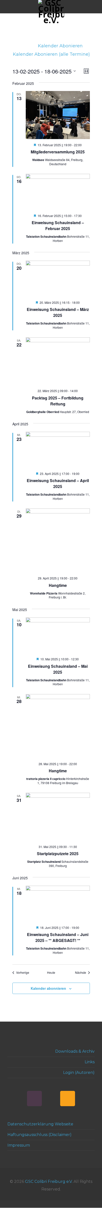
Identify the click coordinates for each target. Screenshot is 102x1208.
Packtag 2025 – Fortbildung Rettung (57, 401)
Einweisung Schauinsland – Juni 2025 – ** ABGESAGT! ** (57, 937)
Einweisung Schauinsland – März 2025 (58, 312)
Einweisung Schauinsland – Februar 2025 (58, 225)
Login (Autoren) (79, 1072)
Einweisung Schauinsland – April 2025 (58, 483)
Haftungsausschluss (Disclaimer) (39, 1134)
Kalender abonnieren (48, 988)
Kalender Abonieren (61, 46)
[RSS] (67, 1098)
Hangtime (58, 585)
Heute (51, 972)
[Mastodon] (51, 1098)
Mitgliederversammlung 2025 (58, 152)
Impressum (18, 1145)
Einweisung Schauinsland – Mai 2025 (58, 669)
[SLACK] (34, 1098)
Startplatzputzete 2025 (57, 853)
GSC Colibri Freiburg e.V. (49, 1181)
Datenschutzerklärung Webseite (40, 1124)
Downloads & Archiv (75, 1051)
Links (90, 1062)
